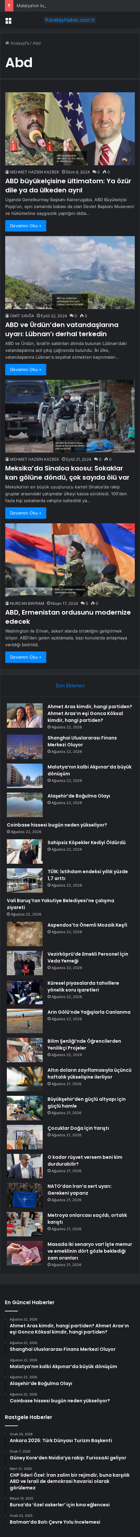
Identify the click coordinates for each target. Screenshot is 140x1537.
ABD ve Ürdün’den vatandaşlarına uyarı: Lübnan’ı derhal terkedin (62, 329)
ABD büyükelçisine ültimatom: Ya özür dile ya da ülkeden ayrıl (68, 185)
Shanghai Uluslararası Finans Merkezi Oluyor (82, 741)
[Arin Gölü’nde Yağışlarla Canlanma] (25, 1021)
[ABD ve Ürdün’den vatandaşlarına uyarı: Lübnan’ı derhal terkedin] (70, 272)
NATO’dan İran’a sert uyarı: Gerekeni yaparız (80, 1189)
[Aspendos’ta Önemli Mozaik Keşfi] (25, 934)
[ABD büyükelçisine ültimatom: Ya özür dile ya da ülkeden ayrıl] (70, 128)
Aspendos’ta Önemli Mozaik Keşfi (87, 925)
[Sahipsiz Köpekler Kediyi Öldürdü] (25, 851)
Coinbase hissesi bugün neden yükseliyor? (57, 825)
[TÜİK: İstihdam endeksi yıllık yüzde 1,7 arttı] (25, 880)
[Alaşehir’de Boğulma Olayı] (25, 805)
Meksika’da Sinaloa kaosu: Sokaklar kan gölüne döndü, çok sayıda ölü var (67, 473)
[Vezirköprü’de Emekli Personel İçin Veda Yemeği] (25, 963)
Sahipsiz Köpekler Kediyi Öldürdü (87, 842)
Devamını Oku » (25, 225)
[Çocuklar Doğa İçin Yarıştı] (25, 1137)
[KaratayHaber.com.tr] (70, 19)
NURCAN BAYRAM (27, 603)
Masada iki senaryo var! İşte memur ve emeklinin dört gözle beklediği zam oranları (90, 1251)
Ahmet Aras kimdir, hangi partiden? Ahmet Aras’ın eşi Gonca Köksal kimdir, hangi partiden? (90, 713)
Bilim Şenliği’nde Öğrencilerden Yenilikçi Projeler (84, 1044)
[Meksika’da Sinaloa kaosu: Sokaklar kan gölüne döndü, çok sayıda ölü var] (70, 416)
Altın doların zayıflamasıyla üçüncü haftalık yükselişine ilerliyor (90, 1073)
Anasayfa (19, 43)
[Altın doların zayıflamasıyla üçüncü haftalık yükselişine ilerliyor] (25, 1079)
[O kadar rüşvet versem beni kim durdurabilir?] (25, 1166)
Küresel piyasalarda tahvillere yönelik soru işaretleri (83, 986)
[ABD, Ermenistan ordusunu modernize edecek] (70, 560)
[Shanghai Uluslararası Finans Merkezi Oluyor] (25, 747)
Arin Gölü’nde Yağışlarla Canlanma (89, 1012)
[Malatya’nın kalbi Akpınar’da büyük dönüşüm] (25, 776)
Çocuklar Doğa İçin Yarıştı (78, 1128)
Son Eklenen (70, 685)
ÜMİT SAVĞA (22, 315)
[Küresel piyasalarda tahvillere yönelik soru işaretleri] (25, 992)
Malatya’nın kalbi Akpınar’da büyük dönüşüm (61, 5)
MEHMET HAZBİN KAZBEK (34, 172)
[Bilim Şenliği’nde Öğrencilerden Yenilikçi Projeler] (25, 1050)
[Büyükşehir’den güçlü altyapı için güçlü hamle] (25, 1108)
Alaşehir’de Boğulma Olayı (79, 796)
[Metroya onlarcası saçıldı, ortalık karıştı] (25, 1224)
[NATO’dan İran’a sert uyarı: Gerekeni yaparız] (25, 1195)
